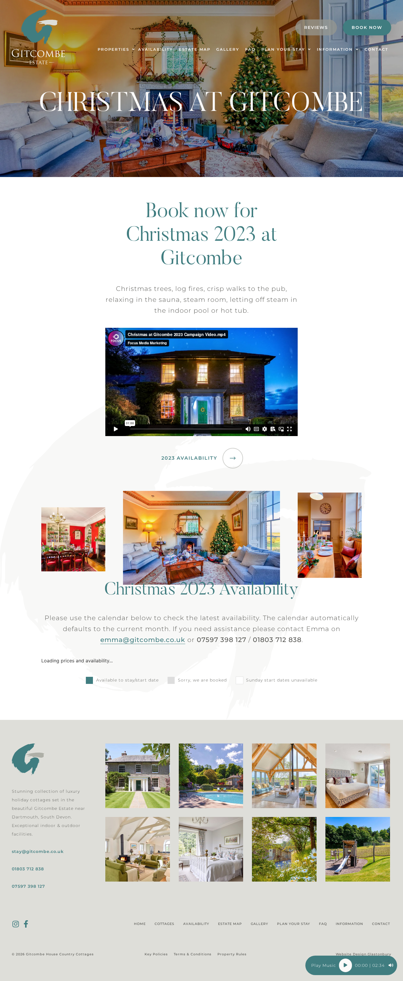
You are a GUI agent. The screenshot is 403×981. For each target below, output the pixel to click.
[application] (351, 965)
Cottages (164, 924)
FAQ (323, 924)
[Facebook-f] (26, 924)
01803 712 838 (28, 869)
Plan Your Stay (293, 924)
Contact (381, 924)
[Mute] (391, 965)
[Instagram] (15, 924)
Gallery (259, 924)
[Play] (345, 965)
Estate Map (230, 924)
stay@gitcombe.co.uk (38, 851)
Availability (196, 924)
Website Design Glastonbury (363, 954)
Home (140, 924)
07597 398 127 (28, 886)
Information (349, 924)
